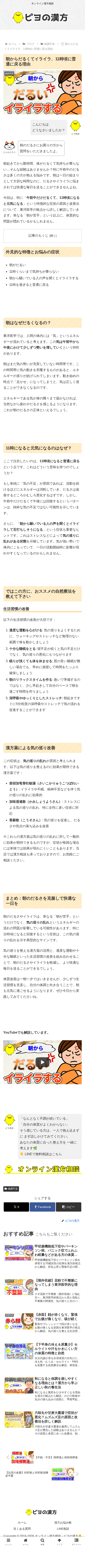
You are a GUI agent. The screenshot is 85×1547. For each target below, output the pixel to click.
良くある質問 (22, 1528)
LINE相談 (63, 1528)
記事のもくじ (38, 235)
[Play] (42, 1062)
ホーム (22, 1522)
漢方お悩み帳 (63, 1522)
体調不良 (13, 1188)
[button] (68, 1207)
